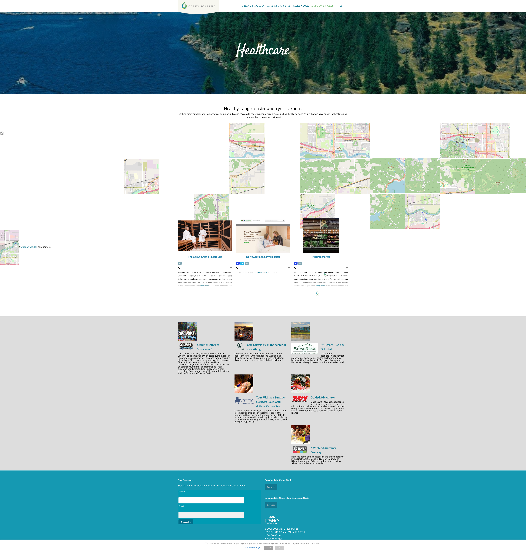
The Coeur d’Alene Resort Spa (205, 256)
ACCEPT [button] (268, 548)
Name (181, 491)
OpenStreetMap (29, 247)
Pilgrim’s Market (321, 256)
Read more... (205, 286)
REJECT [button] (279, 548)
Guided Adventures (323, 397)
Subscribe (186, 522)
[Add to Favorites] (231, 268)
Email (181, 506)
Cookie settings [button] (252, 547)
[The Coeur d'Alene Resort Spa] (317, 293)
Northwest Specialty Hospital (263, 256)
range (279, 538)
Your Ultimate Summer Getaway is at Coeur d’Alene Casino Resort (271, 402)
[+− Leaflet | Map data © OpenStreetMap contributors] (263, 160)
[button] (346, 6)
